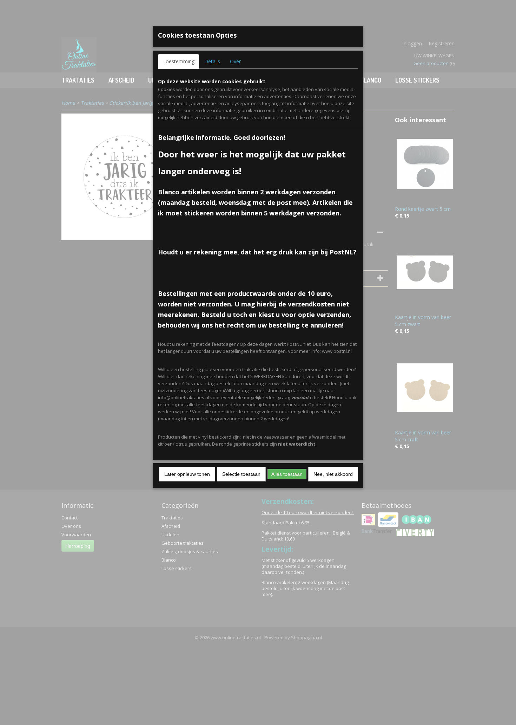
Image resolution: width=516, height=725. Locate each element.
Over (235, 61)
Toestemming (178, 61)
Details (212, 61)
